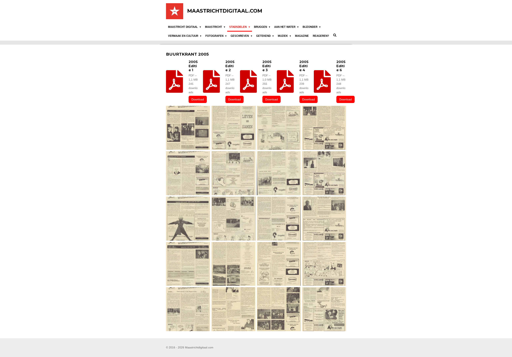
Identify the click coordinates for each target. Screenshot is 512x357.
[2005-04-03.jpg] (278, 264)
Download (197, 99)
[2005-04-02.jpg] (233, 264)
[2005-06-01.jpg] (188, 309)
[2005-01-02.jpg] (278, 128)
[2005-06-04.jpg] (324, 309)
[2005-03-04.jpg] (324, 218)
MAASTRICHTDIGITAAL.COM (224, 11)
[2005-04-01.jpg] (188, 264)
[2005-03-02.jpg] (233, 218)
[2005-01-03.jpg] (233, 128)
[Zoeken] (335, 35)
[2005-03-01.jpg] (188, 218)
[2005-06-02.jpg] (233, 309)
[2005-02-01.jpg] (188, 173)
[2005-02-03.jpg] (278, 173)
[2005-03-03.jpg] (278, 218)
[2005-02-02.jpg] (233, 173)
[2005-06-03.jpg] (278, 309)
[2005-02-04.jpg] (324, 173)
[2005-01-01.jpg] (188, 128)
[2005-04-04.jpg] (324, 264)
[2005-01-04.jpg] (324, 128)
